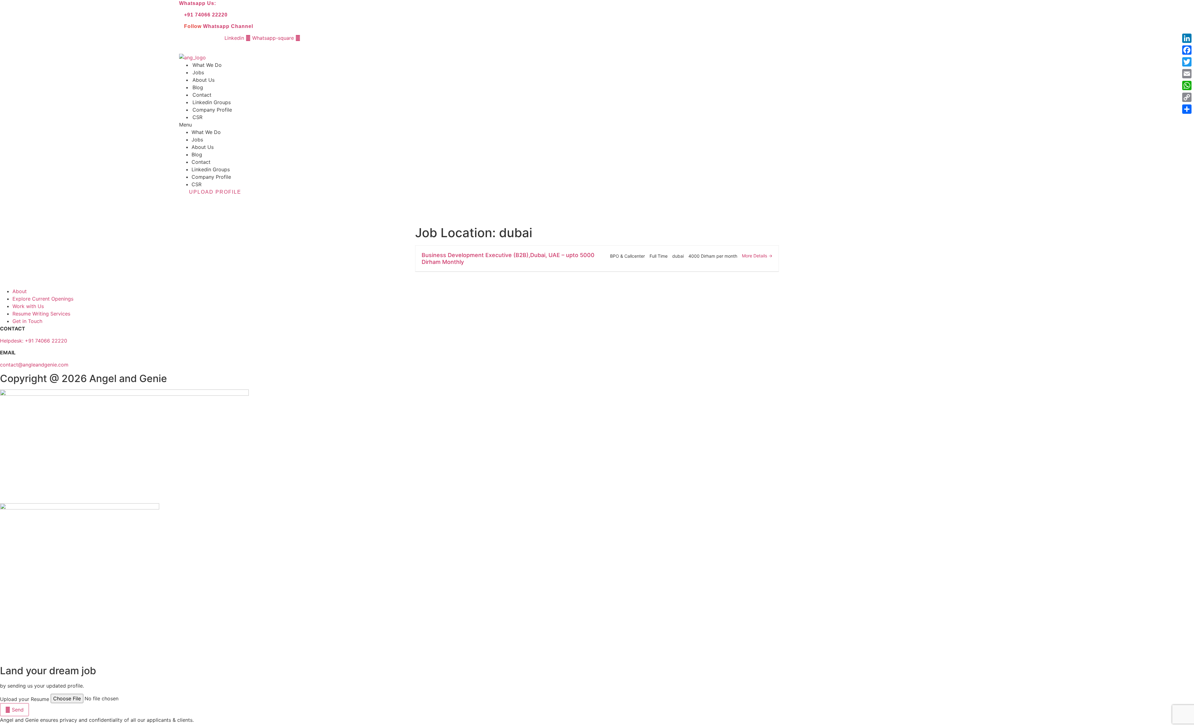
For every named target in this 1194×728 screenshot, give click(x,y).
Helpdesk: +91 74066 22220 (33, 341)
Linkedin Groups (211, 102)
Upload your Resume (24, 699)
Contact (201, 95)
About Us (203, 80)
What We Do (207, 65)
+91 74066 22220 (206, 14)
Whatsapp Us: (197, 3)
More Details (755, 255)
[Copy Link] (1187, 97)
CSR (197, 117)
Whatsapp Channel (228, 26)
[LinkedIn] (1187, 38)
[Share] (1187, 109)
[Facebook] (1187, 50)
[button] (513, 124)
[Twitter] (1187, 62)
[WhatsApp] (1187, 85)
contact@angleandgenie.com (34, 365)
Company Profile (212, 110)
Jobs (198, 72)
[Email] (1187, 74)
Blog (197, 87)
